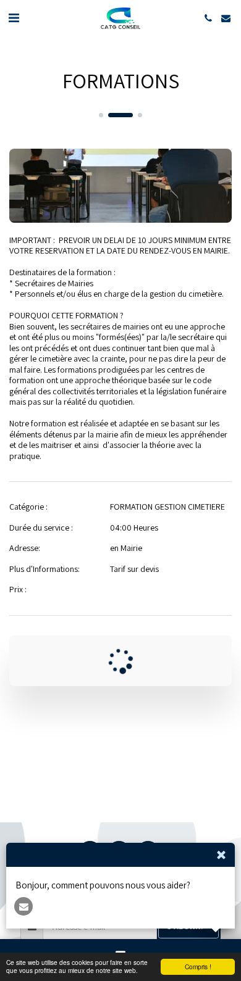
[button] (13, 18)
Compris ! (198, 966)
